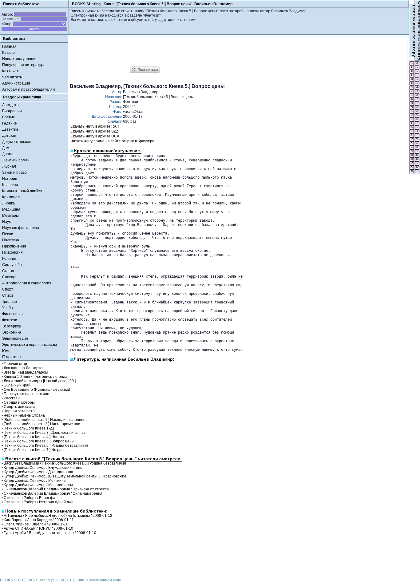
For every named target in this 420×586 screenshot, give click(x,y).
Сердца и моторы (19, 402)
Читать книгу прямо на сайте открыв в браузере (112, 141)
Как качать (11, 71)
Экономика (11, 332)
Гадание (9, 123)
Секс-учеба (12, 265)
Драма (8, 154)
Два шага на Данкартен (24, 368)
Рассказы (12, 398)
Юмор (7, 351)
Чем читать (12, 77)
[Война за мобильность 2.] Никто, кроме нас (42, 424)
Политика (10, 240)
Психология (12, 252)
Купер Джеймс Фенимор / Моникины (35, 480)
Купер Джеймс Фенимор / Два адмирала (38, 472)
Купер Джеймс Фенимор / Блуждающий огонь (43, 467)
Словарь (9, 277)
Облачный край (17, 385)
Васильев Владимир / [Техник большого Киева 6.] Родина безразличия (65, 463)
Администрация (16, 83)
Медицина (11, 209)
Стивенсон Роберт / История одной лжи (38, 502)
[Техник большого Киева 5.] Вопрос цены (39, 441)
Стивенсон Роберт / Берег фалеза (34, 498)
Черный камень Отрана (24, 415)
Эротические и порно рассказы (29, 344)
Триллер (9, 301)
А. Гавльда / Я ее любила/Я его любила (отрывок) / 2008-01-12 (58, 515)
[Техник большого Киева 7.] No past (34, 450)
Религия (9, 258)
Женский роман (16, 160)
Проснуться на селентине (26, 394)
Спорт (7, 289)
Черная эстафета (19, 411)
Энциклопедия (15, 338)
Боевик (8, 117)
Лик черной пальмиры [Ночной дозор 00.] (40, 381)
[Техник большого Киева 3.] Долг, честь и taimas (44, 432)
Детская (9, 135)
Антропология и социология (26, 283)
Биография (12, 111)
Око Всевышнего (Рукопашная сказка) (37, 389)
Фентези (9, 320)
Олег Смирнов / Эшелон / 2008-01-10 (36, 524)
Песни (7, 234)
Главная (9, 46)
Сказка (8, 271)
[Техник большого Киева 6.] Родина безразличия (46, 445)
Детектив (10, 129)
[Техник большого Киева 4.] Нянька (34, 437)
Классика (10, 185)
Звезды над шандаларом (26, 372)
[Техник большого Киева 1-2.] (29, 428)
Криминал (11, 197)
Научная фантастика (20, 228)
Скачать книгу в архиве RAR (94, 126)
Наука (7, 222)
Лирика (8, 203)
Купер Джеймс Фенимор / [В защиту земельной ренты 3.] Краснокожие (65, 476)
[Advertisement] (182, 51)
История (9, 178)
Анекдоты (10, 105)
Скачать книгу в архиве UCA (94, 136)
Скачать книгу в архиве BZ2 (94, 131)
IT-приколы (11, 357)
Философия (12, 314)
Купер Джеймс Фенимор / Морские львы (38, 485)
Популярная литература (24, 65)
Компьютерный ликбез (22, 191)
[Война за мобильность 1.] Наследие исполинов (45, 420)
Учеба (7, 308)
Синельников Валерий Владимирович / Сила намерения (53, 493)
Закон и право (14, 172)
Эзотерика (11, 326)
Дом (5, 148)
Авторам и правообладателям (28, 89)
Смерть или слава (19, 407)
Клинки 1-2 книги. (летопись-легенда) (36, 376)
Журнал (9, 166)
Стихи (7, 295)
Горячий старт (16, 364)
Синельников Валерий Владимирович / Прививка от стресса (56, 489)
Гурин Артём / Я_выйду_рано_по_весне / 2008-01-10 (50, 533)
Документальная (16, 142)
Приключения (14, 246)
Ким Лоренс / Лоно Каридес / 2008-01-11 (39, 520)
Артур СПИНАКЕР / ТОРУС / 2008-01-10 (38, 528)
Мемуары (10, 215)
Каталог (9, 52)
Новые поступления (20, 59)
